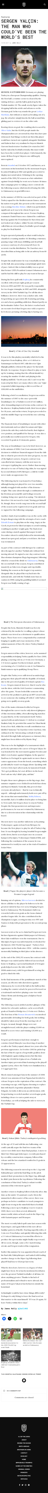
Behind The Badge (24, 1443)
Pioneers (24, 1472)
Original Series (24, 1469)
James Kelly (16, 43)
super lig (31, 1374)
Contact (24, 1453)
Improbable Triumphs (24, 1462)
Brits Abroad (24, 1446)
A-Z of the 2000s (24, 1436)
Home (24, 1459)
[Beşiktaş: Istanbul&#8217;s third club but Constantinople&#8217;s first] (11, 1355)
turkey (38, 1374)
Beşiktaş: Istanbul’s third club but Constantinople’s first (10, 1365)
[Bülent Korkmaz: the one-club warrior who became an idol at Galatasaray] (32, 1334)
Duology (24, 1456)
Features (5, 17)
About (24, 1440)
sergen (24, 1374)
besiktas (8, 1374)
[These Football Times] (24, 4)
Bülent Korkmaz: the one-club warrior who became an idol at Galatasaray (32, 1343)
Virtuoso (24, 1479)
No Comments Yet (14, 1391)
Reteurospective (24, 1476)
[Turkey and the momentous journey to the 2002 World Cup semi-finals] (11, 1334)
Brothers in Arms (24, 1450)
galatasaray (16, 1374)
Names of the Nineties (24, 1466)
